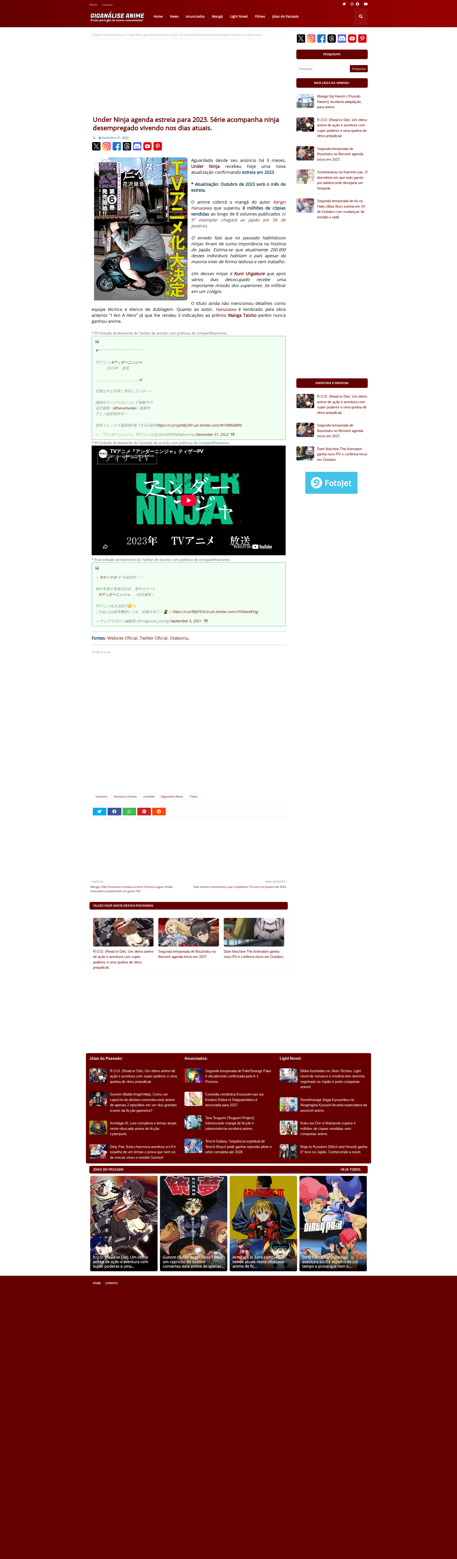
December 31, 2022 (212, 434)
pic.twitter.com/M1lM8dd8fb (218, 425)
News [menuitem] (174, 16)
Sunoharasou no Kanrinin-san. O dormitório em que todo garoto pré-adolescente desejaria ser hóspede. (342, 180)
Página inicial (101, 35)
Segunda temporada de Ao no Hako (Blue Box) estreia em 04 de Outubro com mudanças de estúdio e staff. (341, 209)
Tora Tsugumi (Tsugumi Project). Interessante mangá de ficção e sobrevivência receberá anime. (230, 1123)
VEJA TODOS (351, 1169)
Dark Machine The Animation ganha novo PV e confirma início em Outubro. (254, 954)
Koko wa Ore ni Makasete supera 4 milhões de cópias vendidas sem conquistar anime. (327, 1128)
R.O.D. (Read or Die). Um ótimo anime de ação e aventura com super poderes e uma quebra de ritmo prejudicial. (123, 959)
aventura (118, 35)
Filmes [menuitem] (260, 16)
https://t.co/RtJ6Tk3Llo (190, 611)
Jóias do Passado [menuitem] (285, 16)
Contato (107, 5)
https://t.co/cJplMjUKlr (174, 425)
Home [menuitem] (158, 16)
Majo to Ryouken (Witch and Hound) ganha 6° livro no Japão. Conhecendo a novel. (333, 1149)
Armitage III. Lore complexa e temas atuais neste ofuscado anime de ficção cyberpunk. (143, 1128)
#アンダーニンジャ (126, 362)
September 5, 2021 (186, 620)
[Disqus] (188, 726)
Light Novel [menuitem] (239, 16)
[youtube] (365, 4)
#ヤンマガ (108, 577)
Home (93, 5)
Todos (193, 796)
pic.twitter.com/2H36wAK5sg (234, 611)
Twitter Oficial (154, 638)
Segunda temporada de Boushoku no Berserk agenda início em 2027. (187, 954)
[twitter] (344, 4)
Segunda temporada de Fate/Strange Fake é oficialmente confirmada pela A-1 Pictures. (238, 1076)
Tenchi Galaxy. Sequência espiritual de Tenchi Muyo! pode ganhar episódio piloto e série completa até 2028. (238, 1146)
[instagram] (352, 4)
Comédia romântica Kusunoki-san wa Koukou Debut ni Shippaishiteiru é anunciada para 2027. (234, 1099)
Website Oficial (122, 638)
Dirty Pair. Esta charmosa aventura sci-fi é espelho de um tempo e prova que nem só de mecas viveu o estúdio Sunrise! (143, 1152)
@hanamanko (124, 408)
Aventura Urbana (125, 796)
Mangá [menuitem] (217, 16)
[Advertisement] (188, 79)
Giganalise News (172, 796)
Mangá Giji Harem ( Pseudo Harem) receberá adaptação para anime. (339, 101)
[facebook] (357, 4)
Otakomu (179, 638)
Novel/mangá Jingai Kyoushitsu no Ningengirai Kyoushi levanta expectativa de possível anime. (333, 1105)
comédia (148, 796)
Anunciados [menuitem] (195, 16)
